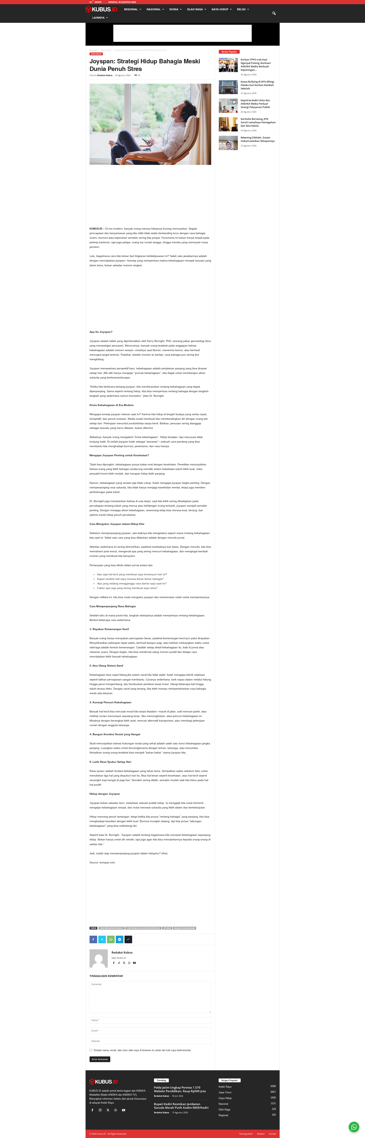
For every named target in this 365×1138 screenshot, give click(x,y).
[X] (124, 963)
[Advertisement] (182, 33)
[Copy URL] (128, 939)
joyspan (167, 928)
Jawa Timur (225, 1092)
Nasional (154, 9)
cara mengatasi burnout (111, 928)
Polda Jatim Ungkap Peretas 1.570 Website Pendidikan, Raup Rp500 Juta (180, 1089)
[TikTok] (119, 963)
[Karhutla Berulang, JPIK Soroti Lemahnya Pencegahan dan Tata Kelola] (228, 124)
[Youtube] (134, 963)
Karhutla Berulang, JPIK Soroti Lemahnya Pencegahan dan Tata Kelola (258, 122)
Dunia (173, 9)
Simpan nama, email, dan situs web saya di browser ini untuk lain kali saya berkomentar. (142, 1050)
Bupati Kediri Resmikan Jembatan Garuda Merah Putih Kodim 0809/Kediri (181, 1105)
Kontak (272, 1133)
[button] (274, 13)
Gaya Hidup (220, 9)
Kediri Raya (225, 1086)
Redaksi (261, 1133)
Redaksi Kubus (104, 75)
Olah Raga (195, 9)
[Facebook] (93, 939)
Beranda (93, 50)
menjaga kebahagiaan (184, 928)
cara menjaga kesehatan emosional (143, 928)
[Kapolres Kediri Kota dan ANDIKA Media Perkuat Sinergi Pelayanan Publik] (228, 106)
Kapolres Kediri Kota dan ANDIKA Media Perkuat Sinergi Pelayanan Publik (255, 104)
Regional (131, 9)
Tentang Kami (246, 1133)
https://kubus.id (119, 958)
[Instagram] (101, 1110)
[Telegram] (119, 939)
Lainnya (98, 17)
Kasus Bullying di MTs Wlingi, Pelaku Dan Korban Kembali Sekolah (258, 85)
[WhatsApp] (111, 939)
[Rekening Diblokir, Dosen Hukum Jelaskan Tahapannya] (228, 143)
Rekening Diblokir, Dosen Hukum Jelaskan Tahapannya (258, 139)
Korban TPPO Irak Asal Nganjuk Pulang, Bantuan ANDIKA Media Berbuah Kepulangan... (256, 65)
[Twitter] (102, 939)
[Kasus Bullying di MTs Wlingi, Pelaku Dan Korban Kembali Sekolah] (228, 87)
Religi (241, 9)
